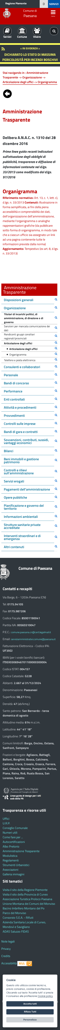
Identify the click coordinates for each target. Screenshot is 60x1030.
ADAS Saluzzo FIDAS (16, 931)
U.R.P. (6, 823)
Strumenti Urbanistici (16, 865)
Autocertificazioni (14, 842)
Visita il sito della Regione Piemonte (25, 890)
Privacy (6, 948)
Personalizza (30, 1019)
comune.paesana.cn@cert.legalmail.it (31, 632)
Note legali (8, 941)
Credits (5, 956)
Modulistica (10, 855)
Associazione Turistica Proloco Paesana (27, 899)
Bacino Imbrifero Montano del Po (23, 908)
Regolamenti (11, 860)
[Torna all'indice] (7, 93)
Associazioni (10, 869)
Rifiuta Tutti (30, 1011)
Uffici (6, 818)
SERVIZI (54, 4)
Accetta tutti (30, 1003)
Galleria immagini (13, 874)
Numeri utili (10, 832)
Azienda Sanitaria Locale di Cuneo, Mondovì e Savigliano (24, 924)
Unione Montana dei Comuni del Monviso (29, 903)
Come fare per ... (13, 837)
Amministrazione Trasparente (21, 851)
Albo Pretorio (11, 846)
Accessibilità (9, 963)
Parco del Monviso (14, 913)
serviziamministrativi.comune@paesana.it (33, 639)
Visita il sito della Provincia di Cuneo (25, 894)
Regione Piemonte (15, 3)
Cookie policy (45, 996)
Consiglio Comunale (15, 828)
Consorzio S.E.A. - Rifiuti (18, 917)
